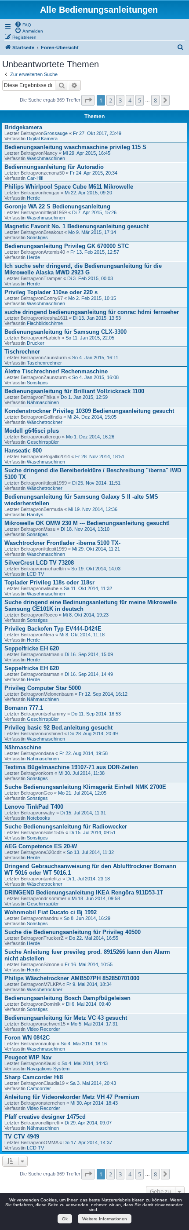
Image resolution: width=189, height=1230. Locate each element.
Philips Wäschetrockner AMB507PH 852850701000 (71, 978)
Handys (35, 514)
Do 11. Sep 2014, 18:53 (96, 713)
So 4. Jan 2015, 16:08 (95, 377)
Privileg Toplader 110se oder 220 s (51, 292)
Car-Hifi (35, 178)
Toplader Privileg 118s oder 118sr (49, 582)
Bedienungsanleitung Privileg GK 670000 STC (66, 246)
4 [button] (129, 100)
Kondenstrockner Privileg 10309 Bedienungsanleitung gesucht (89, 411)
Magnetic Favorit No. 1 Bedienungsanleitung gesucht (76, 226)
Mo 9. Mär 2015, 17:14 (92, 232)
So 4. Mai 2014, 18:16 (84, 1043)
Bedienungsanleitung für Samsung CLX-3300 (65, 331)
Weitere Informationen (104, 1218)
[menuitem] (23, 24)
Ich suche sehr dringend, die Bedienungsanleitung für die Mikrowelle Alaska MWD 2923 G (83, 269)
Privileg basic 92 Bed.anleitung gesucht (58, 727)
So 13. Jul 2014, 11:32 (90, 852)
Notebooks (38, 818)
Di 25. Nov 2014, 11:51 (96, 482)
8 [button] (155, 100)
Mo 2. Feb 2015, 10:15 (92, 298)
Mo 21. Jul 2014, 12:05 (82, 793)
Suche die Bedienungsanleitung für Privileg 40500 (72, 932)
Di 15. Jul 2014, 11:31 (83, 812)
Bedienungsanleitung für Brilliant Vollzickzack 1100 (74, 391)
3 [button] (120, 100)
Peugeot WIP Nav (27, 1057)
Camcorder (39, 1088)
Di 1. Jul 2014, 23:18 (88, 878)
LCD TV (35, 574)
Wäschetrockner (44, 422)
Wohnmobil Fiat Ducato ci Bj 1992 (50, 912)
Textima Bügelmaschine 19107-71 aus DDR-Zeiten (71, 767)
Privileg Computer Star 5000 (42, 688)
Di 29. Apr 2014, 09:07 (88, 1122)
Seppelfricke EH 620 (31, 648)
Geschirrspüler (43, 442)
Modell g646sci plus (31, 430)
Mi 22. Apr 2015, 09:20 (88, 192)
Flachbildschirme (45, 323)
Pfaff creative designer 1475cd (45, 1116)
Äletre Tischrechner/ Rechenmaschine (56, 371)
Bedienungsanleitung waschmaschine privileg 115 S (75, 147)
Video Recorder (43, 1029)
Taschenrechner (44, 362)
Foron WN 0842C (27, 1037)
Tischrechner (22, 351)
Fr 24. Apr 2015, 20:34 (93, 172)
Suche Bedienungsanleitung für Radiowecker (65, 826)
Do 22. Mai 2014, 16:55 (93, 938)
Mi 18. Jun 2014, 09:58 (96, 898)
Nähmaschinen (43, 402)
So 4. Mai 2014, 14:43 (85, 1063)
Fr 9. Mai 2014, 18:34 (89, 984)
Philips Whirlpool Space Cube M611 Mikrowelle (68, 186)
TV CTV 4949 (21, 1136)
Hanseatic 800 (23, 450)
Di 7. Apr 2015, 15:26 (94, 212)
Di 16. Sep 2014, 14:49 (89, 674)
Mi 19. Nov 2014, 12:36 (92, 509)
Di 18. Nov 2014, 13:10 (85, 529)
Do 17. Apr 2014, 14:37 (87, 1142)
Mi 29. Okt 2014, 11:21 (96, 548)
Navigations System (48, 1068)
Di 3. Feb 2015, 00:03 (90, 278)
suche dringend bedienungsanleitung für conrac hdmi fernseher (91, 312)
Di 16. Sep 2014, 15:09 (89, 654)
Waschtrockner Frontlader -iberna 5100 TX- (62, 543)
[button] (87, 100)
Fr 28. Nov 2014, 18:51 (99, 456)
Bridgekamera (23, 127)
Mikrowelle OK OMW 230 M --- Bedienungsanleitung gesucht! (87, 523)
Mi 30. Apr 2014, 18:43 (94, 1103)
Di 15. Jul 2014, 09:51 (92, 832)
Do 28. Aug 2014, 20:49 (93, 733)
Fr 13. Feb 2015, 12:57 (94, 252)
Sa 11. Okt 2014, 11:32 (88, 588)
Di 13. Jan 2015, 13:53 (97, 318)
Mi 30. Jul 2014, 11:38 (81, 773)
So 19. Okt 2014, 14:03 (95, 568)
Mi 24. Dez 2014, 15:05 (91, 417)
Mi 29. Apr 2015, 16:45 (86, 153)
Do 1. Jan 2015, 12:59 (84, 397)
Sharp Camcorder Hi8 (33, 1077)
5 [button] (139, 100)
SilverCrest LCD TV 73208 (39, 562)
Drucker (35, 343)
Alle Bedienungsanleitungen (99, 10)
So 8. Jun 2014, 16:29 (87, 918)
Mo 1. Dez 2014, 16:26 (90, 436)
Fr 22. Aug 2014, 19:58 (83, 753)
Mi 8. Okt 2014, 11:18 (82, 634)
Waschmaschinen (46, 158)
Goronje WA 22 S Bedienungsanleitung (57, 206)
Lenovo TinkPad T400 (33, 806)
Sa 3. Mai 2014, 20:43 (93, 1083)
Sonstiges (37, 237)
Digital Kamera (42, 138)
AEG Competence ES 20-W (40, 846)
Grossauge (56, 133)
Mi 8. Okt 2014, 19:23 (86, 614)
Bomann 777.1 (23, 707)
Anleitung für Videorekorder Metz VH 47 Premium (71, 1097)
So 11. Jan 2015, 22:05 (89, 337)
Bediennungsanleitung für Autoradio (54, 167)
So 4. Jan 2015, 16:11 (95, 357)
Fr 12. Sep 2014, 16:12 (103, 694)
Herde (33, 198)
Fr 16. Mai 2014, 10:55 (89, 964)
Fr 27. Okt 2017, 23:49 (97, 133)
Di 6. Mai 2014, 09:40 (88, 1004)
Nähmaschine (22, 747)
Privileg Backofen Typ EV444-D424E (53, 628)
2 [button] (110, 100)
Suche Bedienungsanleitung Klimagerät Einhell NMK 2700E (85, 787)
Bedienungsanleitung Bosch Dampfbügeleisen (67, 998)
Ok (65, 1218)
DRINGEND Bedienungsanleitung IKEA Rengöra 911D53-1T (83, 892)
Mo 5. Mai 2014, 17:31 (94, 1023)
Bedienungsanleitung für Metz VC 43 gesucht (65, 1018)
